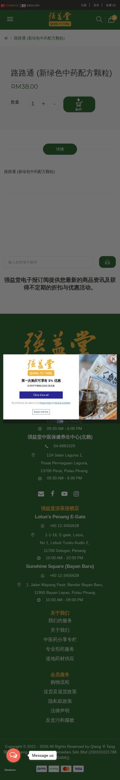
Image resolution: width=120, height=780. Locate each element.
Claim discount (41, 395)
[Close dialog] (113, 358)
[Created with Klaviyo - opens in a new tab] (60, 422)
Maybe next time (41, 412)
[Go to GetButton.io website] (13, 770)
